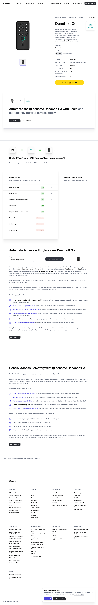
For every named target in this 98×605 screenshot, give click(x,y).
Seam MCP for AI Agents (59, 505)
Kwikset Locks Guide (15, 539)
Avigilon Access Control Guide (38, 534)
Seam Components (15, 495)
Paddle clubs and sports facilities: (24, 306)
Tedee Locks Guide (14, 555)
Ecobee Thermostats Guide (80, 533)
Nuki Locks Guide (14, 544)
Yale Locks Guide (14, 563)
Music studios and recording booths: (25, 313)
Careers (33, 498)
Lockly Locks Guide (15, 541)
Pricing (11, 505)
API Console (13, 493)
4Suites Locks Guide (37, 544)
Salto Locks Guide (14, 546)
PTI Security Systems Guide (37, 548)
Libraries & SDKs (57, 500)
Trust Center (34, 517)
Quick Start (55, 493)
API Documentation (58, 495)
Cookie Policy (79, 595)
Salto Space (34, 554)
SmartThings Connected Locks (16, 552)
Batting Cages (78, 493)
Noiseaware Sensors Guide (15, 578)
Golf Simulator (78, 498)
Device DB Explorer (14, 503)
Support (33, 515)
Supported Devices (60, 17)
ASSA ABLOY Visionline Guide (38, 530)
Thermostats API (14, 512)
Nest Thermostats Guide (81, 529)
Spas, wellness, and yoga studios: (24, 393)
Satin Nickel (68, 53)
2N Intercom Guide (36, 556)
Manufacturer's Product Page (78, 62)
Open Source (35, 510)
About (32, 493)
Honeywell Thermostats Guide (81, 537)
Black (59, 53)
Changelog (34, 500)
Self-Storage (78, 509)
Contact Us (34, 503)
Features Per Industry (15, 500)
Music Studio (78, 500)
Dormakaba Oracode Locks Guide (15, 533)
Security (33, 512)
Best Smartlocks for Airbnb (58, 534)
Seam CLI (55, 503)
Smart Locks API (14, 510)
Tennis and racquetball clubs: (23, 401)
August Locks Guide (15, 529)
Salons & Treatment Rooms (80, 506)
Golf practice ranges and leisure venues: (26, 309)
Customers (34, 505)
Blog (32, 495)
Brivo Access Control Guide (37, 539)
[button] (30, 187)
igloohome (72, 17)
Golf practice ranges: (20, 397)
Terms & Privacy (35, 508)
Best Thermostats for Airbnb (58, 539)
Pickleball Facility (79, 503)
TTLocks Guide (13, 558)
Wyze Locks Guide (14, 560)
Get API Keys (56, 498)
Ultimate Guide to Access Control (59, 530)
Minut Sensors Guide (15, 575)
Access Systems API (15, 508)
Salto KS (33, 551)
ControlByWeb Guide (37, 542)
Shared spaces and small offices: (24, 322)
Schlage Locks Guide (15, 548)
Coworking (77, 495)
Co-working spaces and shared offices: (26, 408)
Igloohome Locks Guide (16, 536)
